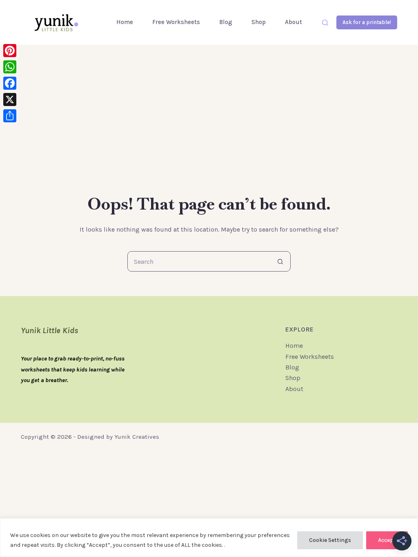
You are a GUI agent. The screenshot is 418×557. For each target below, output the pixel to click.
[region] (209, 537)
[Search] (325, 23)
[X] (10, 99)
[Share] (10, 116)
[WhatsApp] (10, 67)
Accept (387, 540)
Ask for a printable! (366, 22)
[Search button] (280, 261)
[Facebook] (10, 83)
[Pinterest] (10, 50)
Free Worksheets (176, 22)
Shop (258, 22)
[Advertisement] (209, 130)
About (293, 22)
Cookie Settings (330, 540)
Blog (225, 22)
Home (124, 22)
